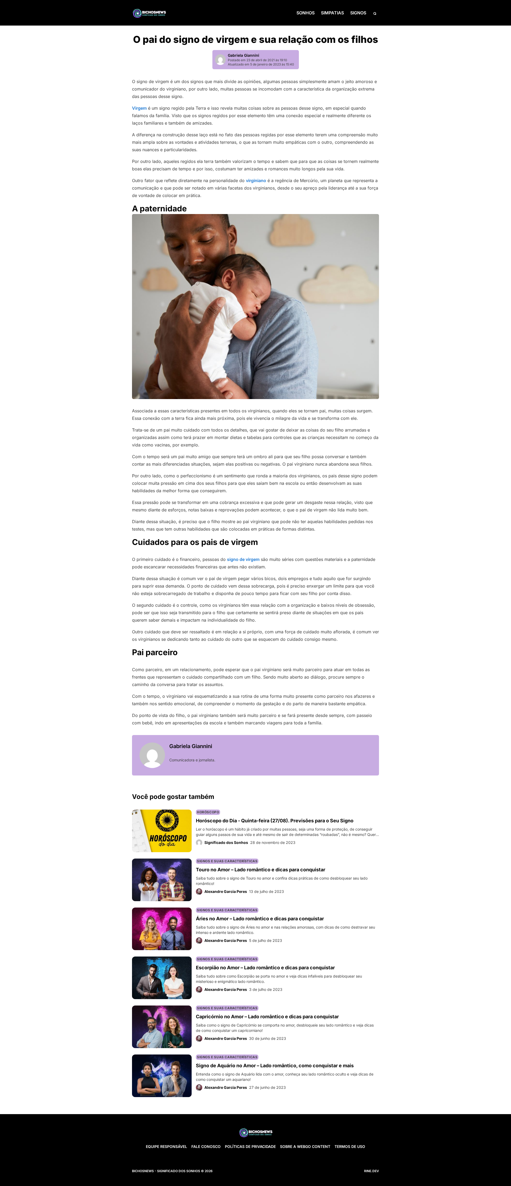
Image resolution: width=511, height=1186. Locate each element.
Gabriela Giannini (243, 55)
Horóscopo (208, 812)
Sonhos (305, 12)
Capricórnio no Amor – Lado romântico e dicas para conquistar (267, 1016)
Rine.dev (371, 1171)
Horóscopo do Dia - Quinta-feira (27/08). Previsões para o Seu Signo (274, 820)
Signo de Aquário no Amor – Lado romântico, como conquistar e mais (275, 1065)
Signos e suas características (227, 861)
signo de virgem (243, 559)
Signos (358, 12)
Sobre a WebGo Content (305, 1146)
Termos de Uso (350, 1146)
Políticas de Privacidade (250, 1146)
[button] (374, 12)
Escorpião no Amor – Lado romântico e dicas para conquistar (265, 967)
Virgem (139, 108)
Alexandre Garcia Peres (225, 891)
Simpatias (332, 12)
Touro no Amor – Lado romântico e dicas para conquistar (260, 869)
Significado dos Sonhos (226, 842)
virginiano (256, 180)
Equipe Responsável (166, 1146)
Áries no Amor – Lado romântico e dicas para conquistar (260, 918)
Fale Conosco (206, 1146)
